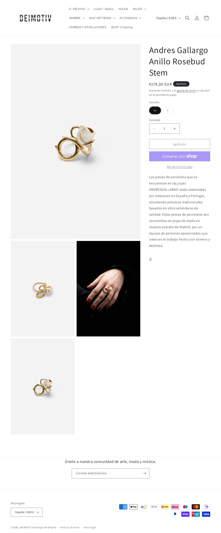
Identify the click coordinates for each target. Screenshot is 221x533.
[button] (78, 8)
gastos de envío (186, 90)
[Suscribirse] (144, 473)
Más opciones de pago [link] (180, 166)
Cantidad (154, 120)
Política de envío (69, 527)
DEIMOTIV (25, 527)
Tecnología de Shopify (43, 527)
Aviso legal (90, 527)
